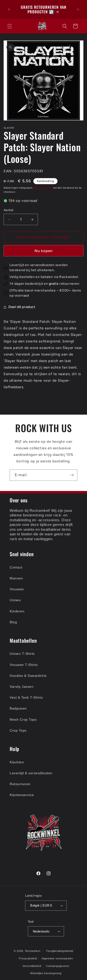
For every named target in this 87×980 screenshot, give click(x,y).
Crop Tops (18, 730)
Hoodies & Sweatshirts (28, 676)
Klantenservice (22, 795)
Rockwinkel (32, 950)
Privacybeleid (28, 958)
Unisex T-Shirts (22, 654)
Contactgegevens (57, 965)
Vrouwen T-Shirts (24, 665)
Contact (16, 567)
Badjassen (18, 708)
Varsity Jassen (21, 686)
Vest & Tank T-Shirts (26, 697)
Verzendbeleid (31, 965)
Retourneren (20, 784)
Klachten (17, 762)
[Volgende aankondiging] (78, 9)
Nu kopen (43, 251)
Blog (13, 622)
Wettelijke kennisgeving (45, 973)
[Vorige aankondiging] (9, 9)
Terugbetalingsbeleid (59, 950)
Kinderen (17, 611)
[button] (9, 26)
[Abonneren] (71, 475)
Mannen (16, 578)
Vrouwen (17, 589)
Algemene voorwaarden (57, 958)
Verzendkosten (43, 187)
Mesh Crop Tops (23, 719)
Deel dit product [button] (21, 307)
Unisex (15, 600)
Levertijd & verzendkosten (31, 773)
